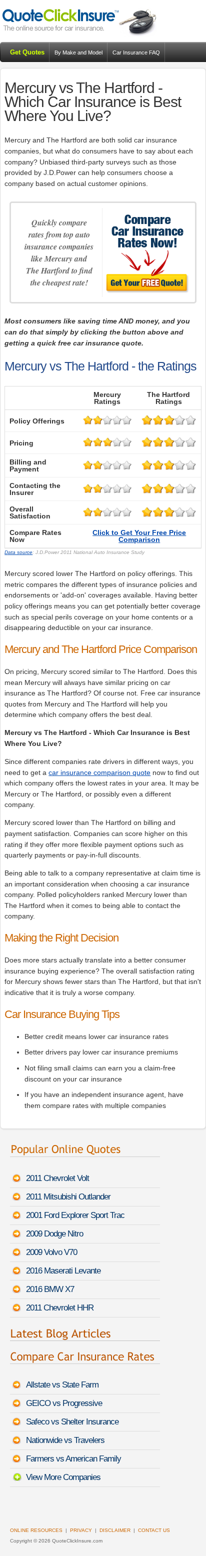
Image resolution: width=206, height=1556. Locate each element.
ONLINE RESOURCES (36, 1530)
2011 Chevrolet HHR (60, 1307)
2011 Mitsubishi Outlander (68, 1197)
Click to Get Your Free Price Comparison (139, 536)
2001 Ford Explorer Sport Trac (75, 1215)
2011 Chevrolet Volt (57, 1178)
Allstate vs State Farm (62, 1385)
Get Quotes (27, 52)
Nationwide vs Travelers (65, 1440)
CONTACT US (154, 1530)
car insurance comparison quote (99, 772)
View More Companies (63, 1477)
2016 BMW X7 (50, 1289)
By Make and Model (78, 53)
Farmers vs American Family (73, 1459)
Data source (18, 552)
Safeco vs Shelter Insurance (72, 1421)
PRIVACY (81, 1530)
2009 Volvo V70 (51, 1252)
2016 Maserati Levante (63, 1271)
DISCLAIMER (115, 1530)
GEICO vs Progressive (64, 1403)
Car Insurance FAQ (136, 53)
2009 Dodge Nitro (54, 1233)
